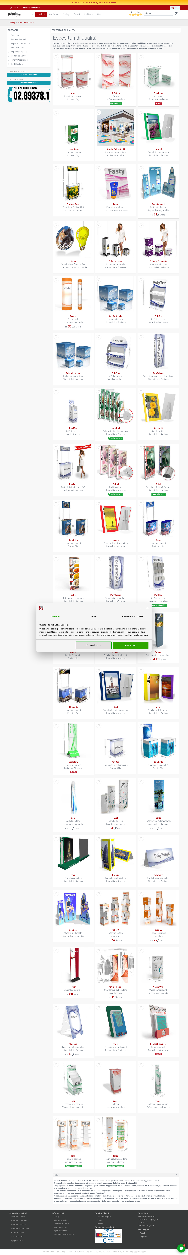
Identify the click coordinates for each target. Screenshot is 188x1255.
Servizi (77, 14)
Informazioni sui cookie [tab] (132, 616)
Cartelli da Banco (18, 56)
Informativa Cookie (60, 1220)
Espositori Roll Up (19, 51)
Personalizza (92, 645)
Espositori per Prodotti (21, 43)
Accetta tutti (130, 645)
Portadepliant (17, 64)
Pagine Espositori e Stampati (64, 1234)
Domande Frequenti (104, 1217)
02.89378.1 (14, 7)
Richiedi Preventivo (29, 75)
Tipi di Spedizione (60, 1227)
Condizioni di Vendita (61, 1224)
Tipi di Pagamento (60, 1231)
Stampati (15, 35)
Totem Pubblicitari (19, 60)
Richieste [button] (88, 14)
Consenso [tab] (55, 616)
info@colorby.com (31, 7)
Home (30, 14)
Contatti (100, 1220)
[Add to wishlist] (56, 56)
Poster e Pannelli (18, 39)
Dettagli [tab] (94, 616)
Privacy (56, 1217)
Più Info (56, 1175)
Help (99, 14)
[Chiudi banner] (147, 608)
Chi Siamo (53, 14)
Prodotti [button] (41, 14)
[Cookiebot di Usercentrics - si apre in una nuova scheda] (130, 608)
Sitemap (100, 1224)
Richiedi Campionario (29, 83)
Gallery (66, 14)
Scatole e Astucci (18, 47)
